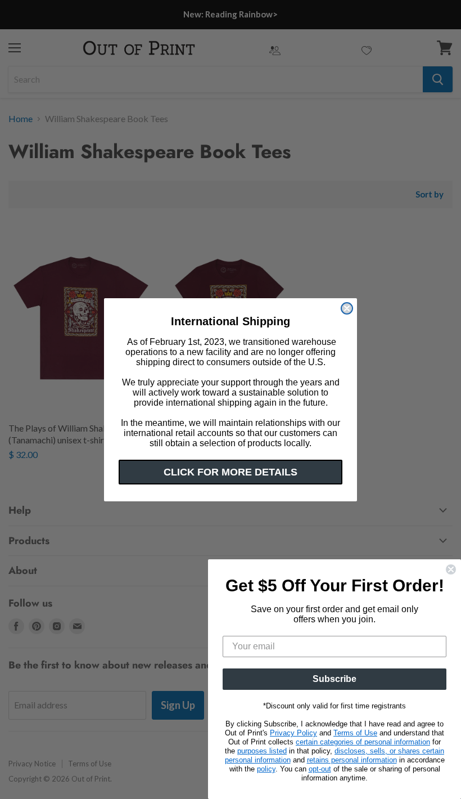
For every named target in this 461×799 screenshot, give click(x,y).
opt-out (320, 769)
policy (266, 769)
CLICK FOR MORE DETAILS (230, 472)
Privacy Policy (293, 733)
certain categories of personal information (363, 742)
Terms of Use (355, 733)
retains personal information (352, 760)
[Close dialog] (346, 308)
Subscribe (334, 679)
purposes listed (262, 751)
